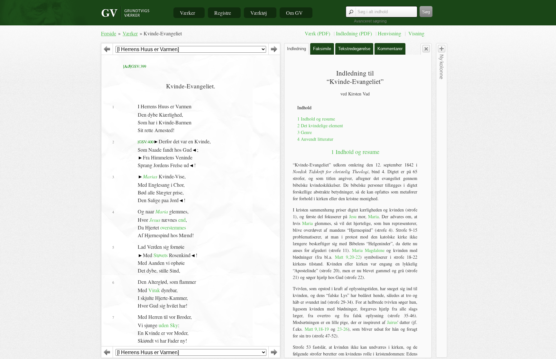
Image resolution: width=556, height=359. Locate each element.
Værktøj (258, 12)
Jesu (353, 216)
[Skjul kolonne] (426, 48)
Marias (150, 176)
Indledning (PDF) (354, 33)
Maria (161, 211)
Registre (222, 12)
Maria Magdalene (368, 250)
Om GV (294, 12)
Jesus (154, 219)
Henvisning (390, 33)
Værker (187, 12)
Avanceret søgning (370, 21)
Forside (108, 33)
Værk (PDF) (318, 33)
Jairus (392, 322)
